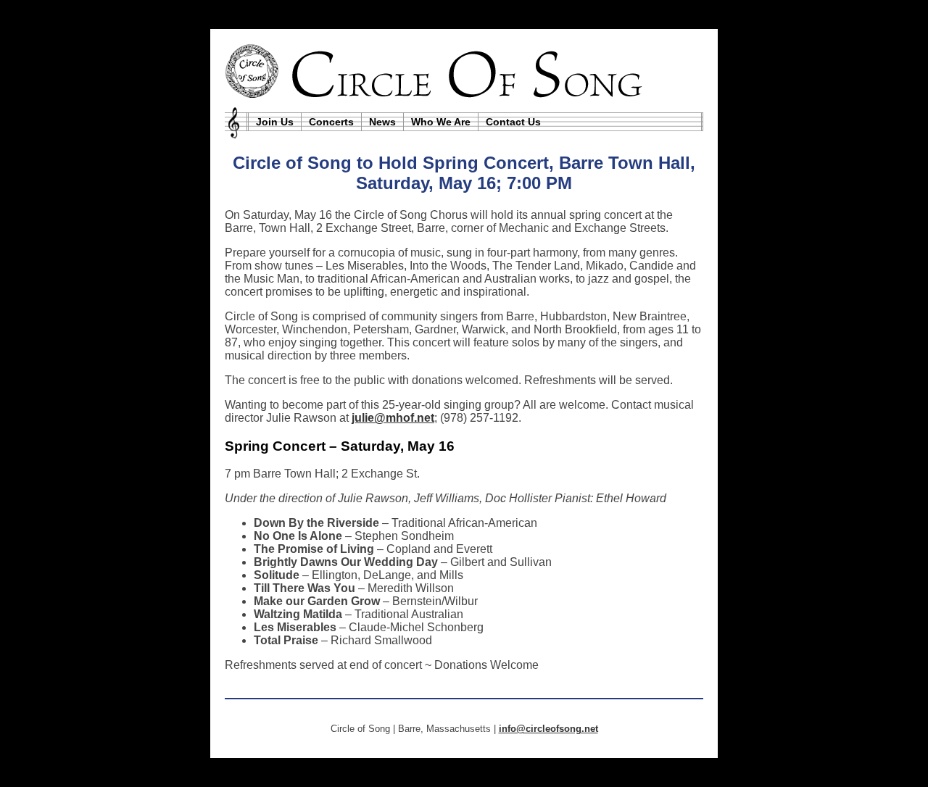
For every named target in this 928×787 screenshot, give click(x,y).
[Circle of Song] (464, 70)
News (382, 122)
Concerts (331, 122)
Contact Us (513, 122)
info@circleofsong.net (548, 728)
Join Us (275, 122)
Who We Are (441, 122)
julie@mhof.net (393, 418)
